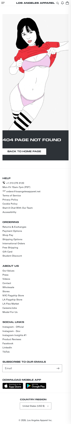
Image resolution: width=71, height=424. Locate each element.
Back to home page (24, 151)
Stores (6, 291)
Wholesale (8, 287)
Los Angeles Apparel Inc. (39, 420)
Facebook (7, 343)
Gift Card (7, 251)
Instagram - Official (13, 326)
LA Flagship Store (12, 299)
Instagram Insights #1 (14, 335)
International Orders (13, 243)
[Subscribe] (58, 368)
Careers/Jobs (9, 307)
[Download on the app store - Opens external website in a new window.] (12, 388)
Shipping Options (12, 239)
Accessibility (9, 212)
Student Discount (12, 255)
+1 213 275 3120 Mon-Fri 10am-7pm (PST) (16, 185)
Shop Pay (7, 235)
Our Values (8, 270)
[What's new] (62, 3)
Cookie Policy (10, 203)
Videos (6, 278)
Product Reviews (11, 339)
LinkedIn (7, 347)
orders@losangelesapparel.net (23, 191)
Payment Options (12, 230)
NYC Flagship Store (13, 295)
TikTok (6, 351)
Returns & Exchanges (14, 226)
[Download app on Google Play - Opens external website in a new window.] (36, 388)
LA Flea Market (10, 303)
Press (5, 274)
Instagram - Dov (11, 331)
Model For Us (10, 312)
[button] (2, 3)
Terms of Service (11, 195)
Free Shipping (10, 247)
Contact (6, 283)
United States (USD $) (33, 405)
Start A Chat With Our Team (17, 207)
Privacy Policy (10, 199)
